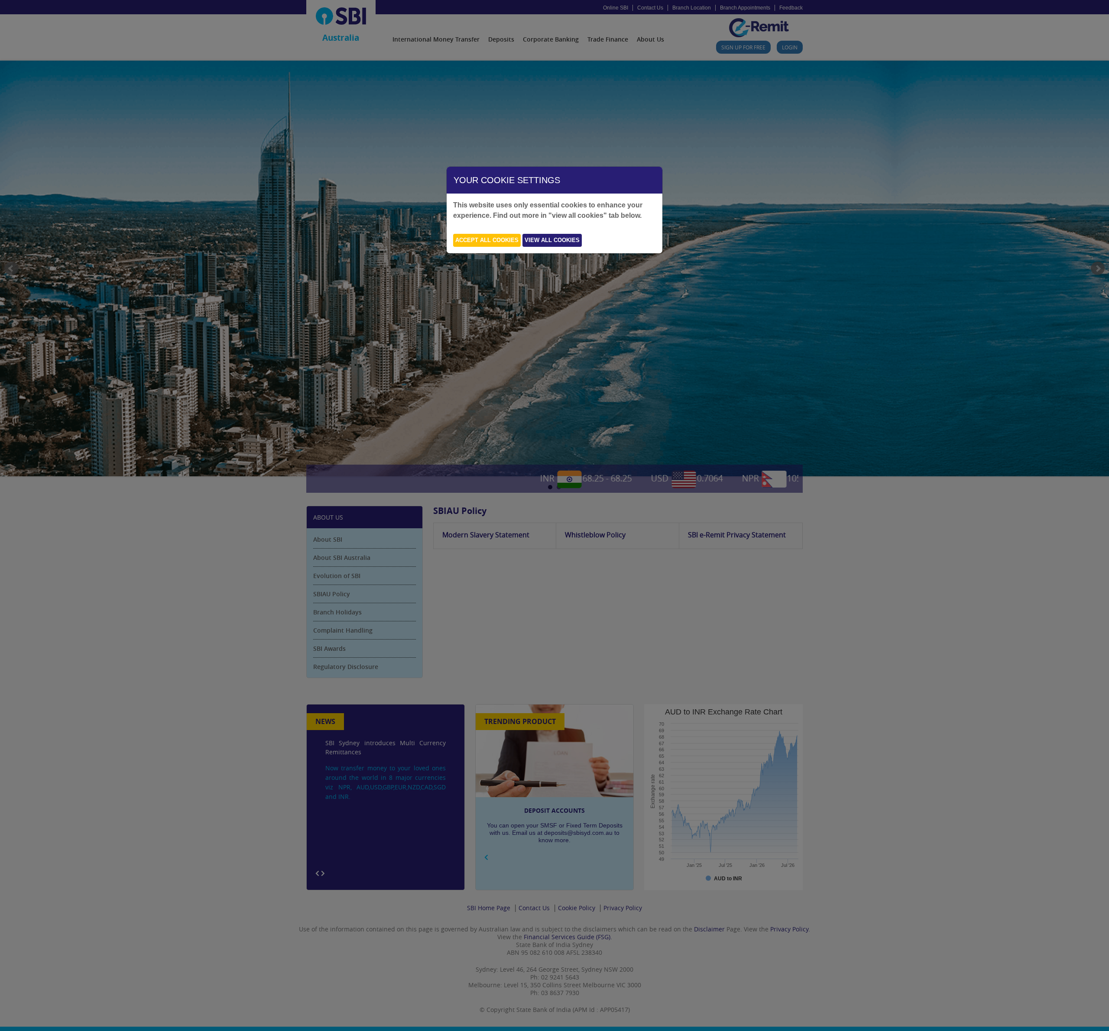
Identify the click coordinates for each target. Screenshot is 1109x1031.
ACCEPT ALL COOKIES (487, 240)
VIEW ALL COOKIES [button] (552, 240)
